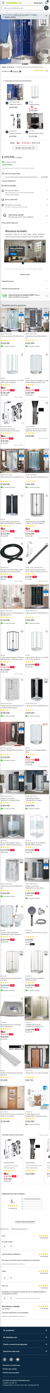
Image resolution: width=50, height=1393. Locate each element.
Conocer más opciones (9, 181)
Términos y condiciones (11, 1365)
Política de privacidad (11, 1373)
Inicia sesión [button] (38, 3)
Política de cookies (10, 1369)
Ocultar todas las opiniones (25, 1221)
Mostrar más (25, 274)
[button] (25, 8)
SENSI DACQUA (8, 67)
